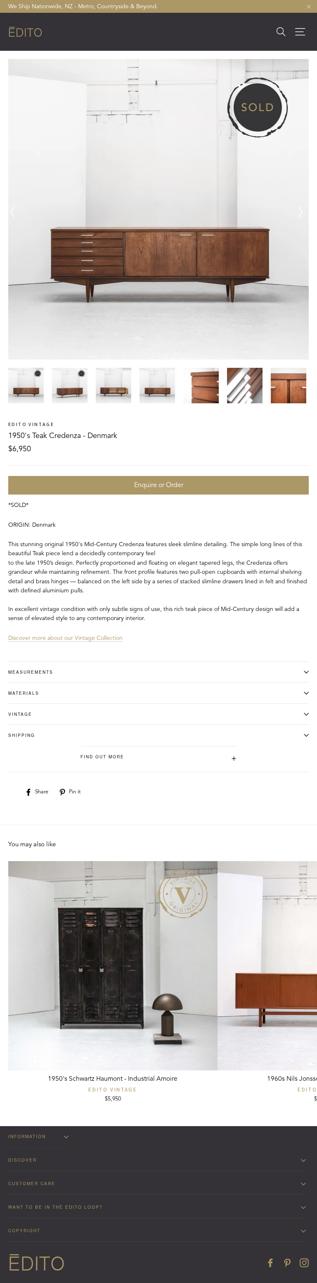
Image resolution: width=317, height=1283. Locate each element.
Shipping (21, 735)
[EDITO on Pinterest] (287, 1262)
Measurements (30, 672)
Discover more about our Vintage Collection (65, 638)
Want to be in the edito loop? (55, 1207)
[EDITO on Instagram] (304, 1262)
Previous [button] (12, 209)
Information (27, 1136)
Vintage (20, 714)
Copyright (24, 1230)
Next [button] (298, 209)
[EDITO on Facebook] (270, 1262)
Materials (23, 693)
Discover (22, 1160)
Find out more (158, 758)
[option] (158, 209)
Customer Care (31, 1183)
